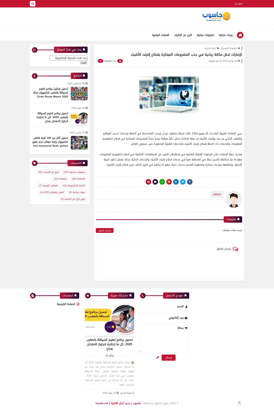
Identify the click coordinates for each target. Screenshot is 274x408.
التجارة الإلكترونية (74, 186)
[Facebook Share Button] (190, 182)
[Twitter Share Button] (183, 182)
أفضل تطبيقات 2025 (52, 192)
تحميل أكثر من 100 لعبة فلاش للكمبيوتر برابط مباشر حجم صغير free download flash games (50, 141)
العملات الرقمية (160, 35)
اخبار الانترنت (210, 48)
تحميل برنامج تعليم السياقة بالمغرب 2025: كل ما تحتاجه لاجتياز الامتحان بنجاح (52, 117)
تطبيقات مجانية (205, 35)
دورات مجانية (226, 35)
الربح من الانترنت (183, 35)
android (78, 179)
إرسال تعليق (105, 230)
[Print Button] (148, 182)
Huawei (60, 179)
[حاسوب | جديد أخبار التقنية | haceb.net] (216, 17)
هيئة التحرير (126, 393)
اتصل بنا (238, 4)
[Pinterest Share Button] (176, 182)
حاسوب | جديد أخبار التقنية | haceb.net (118, 403)
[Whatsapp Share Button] (162, 182)
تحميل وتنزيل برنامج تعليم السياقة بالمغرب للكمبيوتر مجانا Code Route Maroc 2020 (50, 92)
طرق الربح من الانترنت (73, 199)
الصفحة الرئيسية (229, 48)
